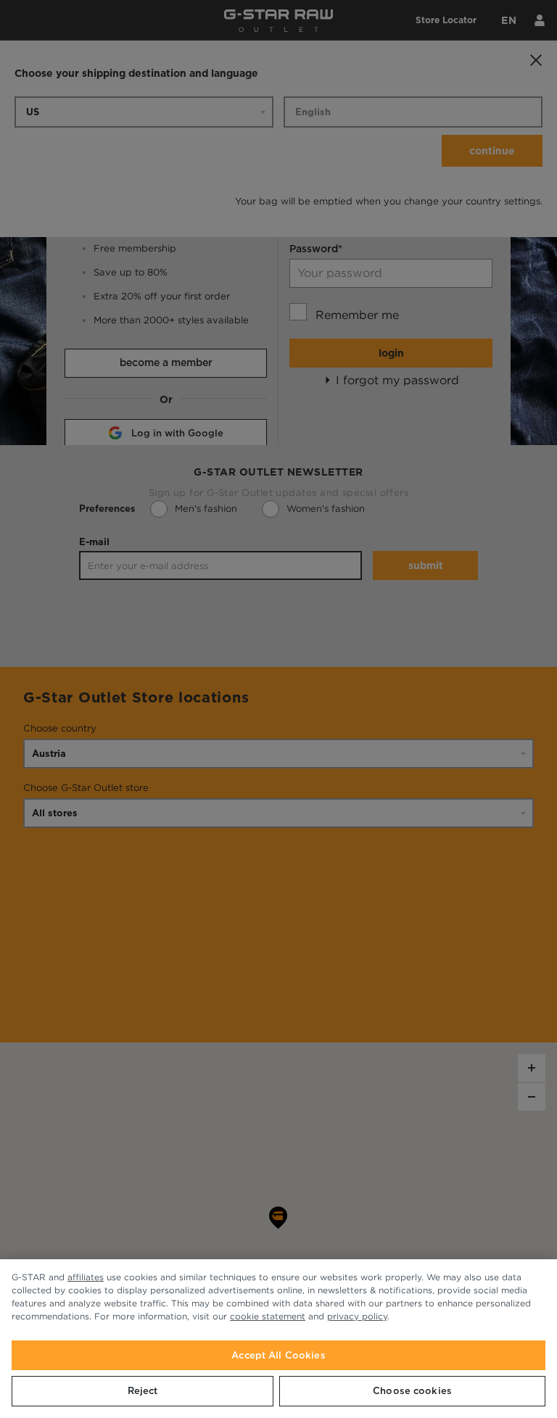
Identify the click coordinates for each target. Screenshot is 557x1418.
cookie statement (267, 1316)
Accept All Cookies (278, 1355)
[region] (278, 1338)
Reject (143, 1390)
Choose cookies (412, 1390)
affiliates (85, 1277)
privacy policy (357, 1316)
